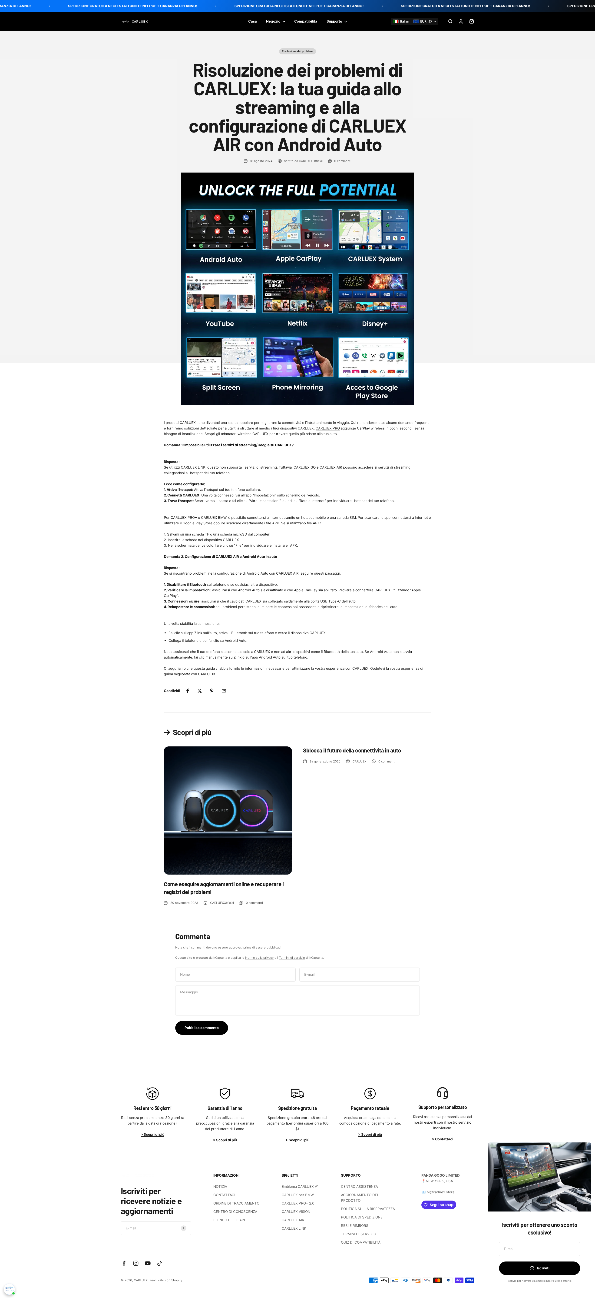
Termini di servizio (292, 957)
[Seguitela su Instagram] (136, 1263)
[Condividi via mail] (223, 691)
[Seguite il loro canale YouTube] (148, 1263)
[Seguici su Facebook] (124, 1263)
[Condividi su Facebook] (187, 691)
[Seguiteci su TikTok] (159, 1263)
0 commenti (342, 161)
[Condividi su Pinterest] (211, 691)
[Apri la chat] (9, 1289)
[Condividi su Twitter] (199, 691)
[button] (414, 21)
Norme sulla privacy (259, 957)
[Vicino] (581, 1152)
